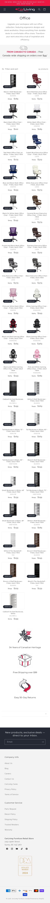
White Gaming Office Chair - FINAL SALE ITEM (37, 307)
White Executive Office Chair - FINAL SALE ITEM (37, 184)
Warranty (8, 830)
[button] (4, 9)
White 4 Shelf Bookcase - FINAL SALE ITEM (36, 521)
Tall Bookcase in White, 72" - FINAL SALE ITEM (13, 430)
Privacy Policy (10, 789)
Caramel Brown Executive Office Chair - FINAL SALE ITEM (37, 215)
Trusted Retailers (12, 825)
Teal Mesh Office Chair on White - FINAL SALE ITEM (13, 153)
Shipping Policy (11, 819)
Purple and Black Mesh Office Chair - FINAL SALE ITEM (13, 246)
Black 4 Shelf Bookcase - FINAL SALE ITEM (13, 92)
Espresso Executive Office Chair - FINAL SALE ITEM (37, 246)
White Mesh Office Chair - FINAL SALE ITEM (37, 123)
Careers (8, 774)
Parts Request (10, 809)
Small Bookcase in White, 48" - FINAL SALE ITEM (13, 491)
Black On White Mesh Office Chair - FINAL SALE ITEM (13, 214)
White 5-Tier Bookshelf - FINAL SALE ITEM (13, 552)
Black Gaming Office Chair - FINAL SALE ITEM (36, 337)
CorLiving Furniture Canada (21, 898)
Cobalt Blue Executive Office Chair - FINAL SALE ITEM (37, 153)
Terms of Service (11, 794)
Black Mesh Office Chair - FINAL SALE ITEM (13, 123)
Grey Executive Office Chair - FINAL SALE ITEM (13, 276)
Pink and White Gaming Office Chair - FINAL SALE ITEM (37, 368)
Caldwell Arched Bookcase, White (13, 612)
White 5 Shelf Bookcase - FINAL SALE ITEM (36, 400)
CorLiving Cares (11, 784)
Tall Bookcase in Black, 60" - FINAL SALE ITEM (13, 461)
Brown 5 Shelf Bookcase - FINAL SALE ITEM (37, 552)
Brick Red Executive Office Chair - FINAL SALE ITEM (37, 92)
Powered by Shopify (37, 898)
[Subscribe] (42, 742)
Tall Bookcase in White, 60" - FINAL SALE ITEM (37, 430)
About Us (8, 763)
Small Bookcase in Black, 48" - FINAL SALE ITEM (13, 521)
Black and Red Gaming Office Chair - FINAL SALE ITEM (13, 337)
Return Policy (10, 814)
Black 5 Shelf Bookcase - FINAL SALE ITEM (37, 461)
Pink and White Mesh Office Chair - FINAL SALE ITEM (13, 307)
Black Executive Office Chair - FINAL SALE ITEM (37, 276)
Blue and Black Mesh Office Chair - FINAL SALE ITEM (13, 184)
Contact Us (9, 779)
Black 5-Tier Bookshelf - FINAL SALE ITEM (37, 582)
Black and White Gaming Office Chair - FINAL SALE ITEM (13, 368)
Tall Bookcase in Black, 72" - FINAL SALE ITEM (36, 491)
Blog (6, 768)
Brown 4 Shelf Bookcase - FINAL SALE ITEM (13, 582)
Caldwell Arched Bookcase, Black (13, 400)
